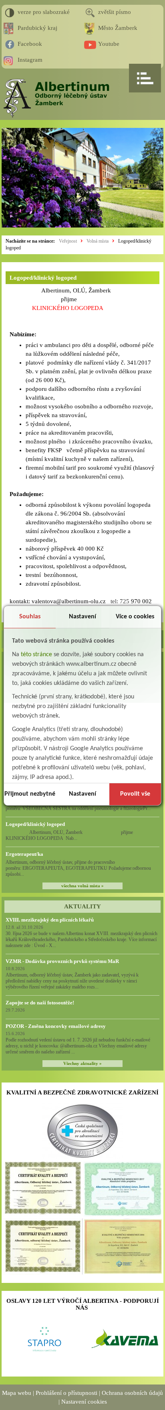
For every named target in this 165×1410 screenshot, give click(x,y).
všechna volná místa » (82, 886)
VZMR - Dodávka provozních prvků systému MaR (62, 961)
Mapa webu (16, 1393)
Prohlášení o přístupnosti (66, 1393)
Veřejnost (68, 241)
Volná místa (98, 241)
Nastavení (82, 617)
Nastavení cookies (84, 1401)
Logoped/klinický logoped (35, 824)
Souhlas (29, 617)
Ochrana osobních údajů (132, 1393)
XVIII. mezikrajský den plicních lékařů (50, 920)
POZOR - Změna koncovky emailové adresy (56, 1026)
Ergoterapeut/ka (24, 854)
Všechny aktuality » (82, 1063)
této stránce (36, 654)
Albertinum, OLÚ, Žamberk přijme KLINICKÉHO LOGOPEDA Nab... (77, 835)
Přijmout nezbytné (29, 794)
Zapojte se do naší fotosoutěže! (40, 1003)
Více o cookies (135, 617)
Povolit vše (135, 794)
